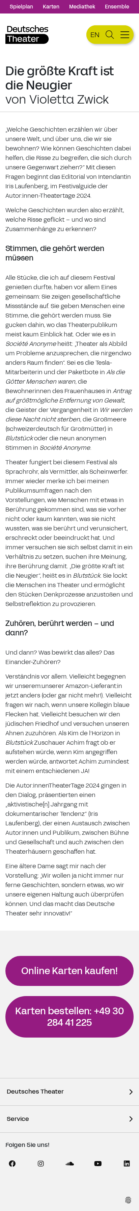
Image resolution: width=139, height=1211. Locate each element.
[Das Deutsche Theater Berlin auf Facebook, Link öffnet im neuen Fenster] (12, 1164)
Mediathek (82, 6)
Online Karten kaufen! (69, 971)
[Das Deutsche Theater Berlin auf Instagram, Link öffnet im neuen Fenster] (41, 1164)
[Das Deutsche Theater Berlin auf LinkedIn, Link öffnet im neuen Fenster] (127, 1164)
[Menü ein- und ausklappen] (126, 34)
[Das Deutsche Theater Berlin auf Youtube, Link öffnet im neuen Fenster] (98, 1164)
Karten (51, 6)
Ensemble (117, 6)
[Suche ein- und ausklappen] (110, 34)
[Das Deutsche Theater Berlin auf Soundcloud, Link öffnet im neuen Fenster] (69, 1164)
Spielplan (21, 6)
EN (95, 34)
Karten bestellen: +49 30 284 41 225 (69, 1016)
